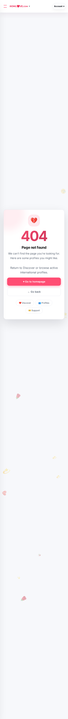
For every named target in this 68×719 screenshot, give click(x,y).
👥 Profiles (43, 303)
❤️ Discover (25, 303)
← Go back (34, 291)
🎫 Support (34, 310)
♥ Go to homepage (34, 281)
